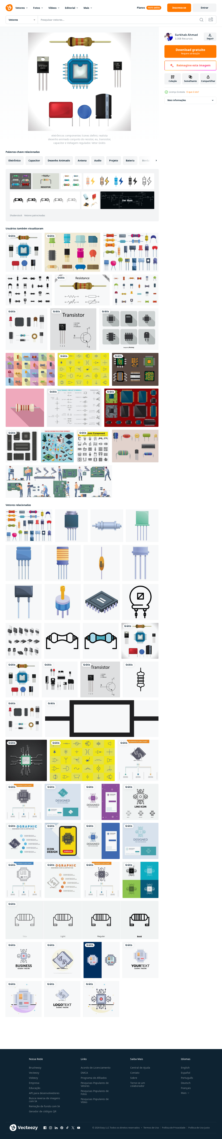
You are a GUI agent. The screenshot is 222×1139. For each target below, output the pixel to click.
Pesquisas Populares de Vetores (95, 1084)
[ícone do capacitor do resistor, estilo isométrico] (63, 602)
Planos (141, 7)
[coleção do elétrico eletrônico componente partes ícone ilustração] (60, 679)
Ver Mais (127, 200)
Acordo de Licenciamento (95, 1067)
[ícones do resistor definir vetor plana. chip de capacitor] (135, 290)
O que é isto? (192, 91)
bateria (130, 160)
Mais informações (176, 100)
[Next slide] (153, 160)
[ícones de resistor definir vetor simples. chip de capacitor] (29, 290)
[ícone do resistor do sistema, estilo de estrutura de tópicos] (140, 602)
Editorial (70, 7)
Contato (134, 1072)
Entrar (204, 7)
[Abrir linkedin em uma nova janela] (56, 1127)
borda (145, 160)
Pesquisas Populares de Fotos (95, 1092)
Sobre (133, 1077)
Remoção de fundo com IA (44, 1106)
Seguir (210, 38)
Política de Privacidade (173, 1127)
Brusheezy (35, 1067)
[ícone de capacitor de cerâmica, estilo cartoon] (63, 563)
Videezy (33, 1077)
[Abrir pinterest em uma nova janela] (61, 1127)
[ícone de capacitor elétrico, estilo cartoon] (140, 563)
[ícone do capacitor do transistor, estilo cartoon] (71, 525)
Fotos (36, 7)
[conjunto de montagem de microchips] (59, 481)
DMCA (84, 1072)
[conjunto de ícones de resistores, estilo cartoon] (130, 252)
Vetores (20, 7)
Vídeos (52, 7)
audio (97, 160)
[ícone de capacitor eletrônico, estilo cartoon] (107, 525)
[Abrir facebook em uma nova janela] (45, 1127)
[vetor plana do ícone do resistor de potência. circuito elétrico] (25, 408)
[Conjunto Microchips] (131, 408)
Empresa (34, 1083)
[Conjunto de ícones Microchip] (128, 329)
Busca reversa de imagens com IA (44, 1099)
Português (187, 1077)
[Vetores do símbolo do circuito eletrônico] (74, 408)
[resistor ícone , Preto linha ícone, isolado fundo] (140, 679)
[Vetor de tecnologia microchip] (135, 369)
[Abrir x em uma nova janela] (73, 1127)
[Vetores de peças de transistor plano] (72, 252)
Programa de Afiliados (94, 1077)
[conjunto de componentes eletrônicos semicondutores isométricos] (57, 446)
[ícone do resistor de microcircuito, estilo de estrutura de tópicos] (62, 641)
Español (185, 1072)
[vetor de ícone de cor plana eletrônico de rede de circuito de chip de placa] (63, 960)
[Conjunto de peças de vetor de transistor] (135, 446)
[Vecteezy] (9, 7)
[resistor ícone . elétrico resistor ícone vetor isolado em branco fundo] (101, 718)
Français (186, 1088)
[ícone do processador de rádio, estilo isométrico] (102, 602)
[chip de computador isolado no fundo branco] (22, 446)
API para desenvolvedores (44, 1093)
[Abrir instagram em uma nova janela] (50, 1127)
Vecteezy (34, 1072)
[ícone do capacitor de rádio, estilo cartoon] (142, 525)
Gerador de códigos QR (42, 1111)
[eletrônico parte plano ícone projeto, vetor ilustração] (26, 329)
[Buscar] (201, 20)
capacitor (34, 160)
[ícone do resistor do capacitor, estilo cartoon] (24, 563)
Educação (34, 1088)
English (185, 1067)
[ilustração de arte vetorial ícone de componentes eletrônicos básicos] (83, 369)
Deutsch (186, 1083)
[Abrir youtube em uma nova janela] (78, 1127)
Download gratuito (190, 51)
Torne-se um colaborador (137, 1084)
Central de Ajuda (140, 1067)
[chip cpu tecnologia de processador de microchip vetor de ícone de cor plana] (24, 960)
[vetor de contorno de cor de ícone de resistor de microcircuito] (101, 641)
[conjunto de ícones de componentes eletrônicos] (93, 446)
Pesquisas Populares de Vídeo (95, 1100)
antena (82, 160)
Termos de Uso (151, 1127)
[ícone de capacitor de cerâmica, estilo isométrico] (102, 563)
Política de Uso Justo (199, 1127)
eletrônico (14, 160)
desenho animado (59, 160)
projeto (113, 160)
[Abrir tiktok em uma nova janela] (67, 1127)
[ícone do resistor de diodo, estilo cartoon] (24, 602)
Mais (86, 7)
